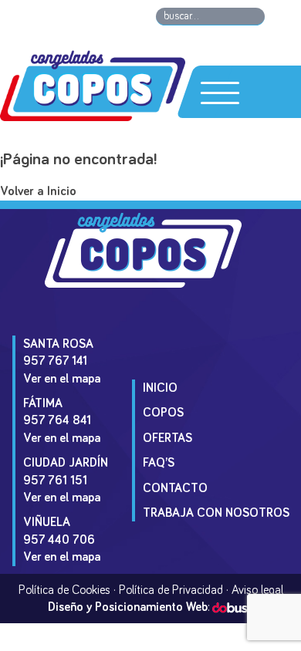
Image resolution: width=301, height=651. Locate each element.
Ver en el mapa (61, 379)
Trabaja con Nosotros (216, 513)
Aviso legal (257, 590)
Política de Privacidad (171, 590)
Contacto (175, 488)
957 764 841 (57, 420)
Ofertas (167, 438)
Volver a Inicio (38, 191)
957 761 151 (55, 480)
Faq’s (158, 463)
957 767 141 (55, 361)
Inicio (160, 388)
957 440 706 (59, 540)
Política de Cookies (64, 590)
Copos (163, 412)
